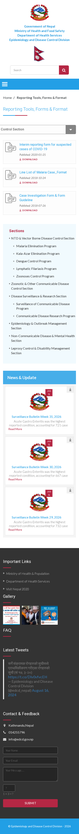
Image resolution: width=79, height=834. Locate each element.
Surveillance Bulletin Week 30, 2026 (36, 467)
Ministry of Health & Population (27, 573)
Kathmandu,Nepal (21, 725)
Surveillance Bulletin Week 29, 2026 (36, 517)
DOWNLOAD (29, 159)
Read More (15, 429)
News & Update (21, 377)
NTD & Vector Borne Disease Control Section (42, 238)
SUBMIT (30, 803)
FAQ (7, 630)
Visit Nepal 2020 (17, 589)
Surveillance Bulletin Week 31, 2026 (36, 416)
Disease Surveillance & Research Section (38, 296)
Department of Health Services (28, 581)
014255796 (17, 732)
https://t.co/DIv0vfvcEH (27, 677)
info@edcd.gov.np (21, 739)
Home (7, 97)
